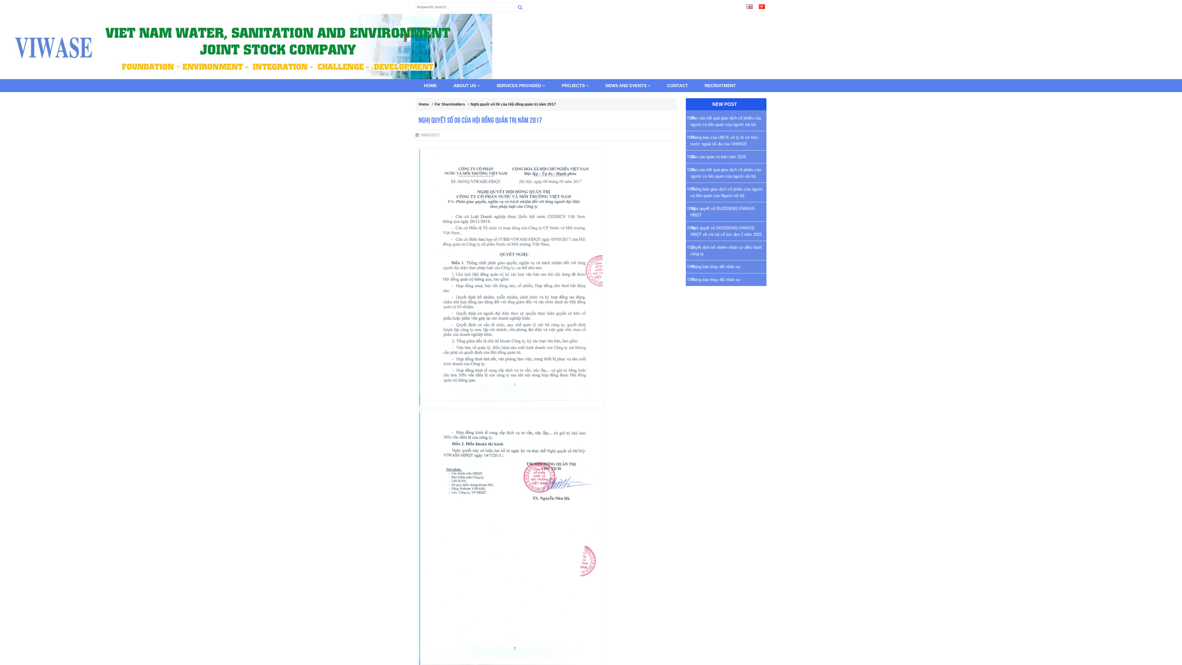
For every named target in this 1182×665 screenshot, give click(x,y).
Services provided (519, 85)
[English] (749, 6)
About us (465, 85)
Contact (677, 85)
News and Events (626, 85)
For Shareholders (450, 104)
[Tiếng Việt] (761, 6)
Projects (574, 85)
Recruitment (720, 85)
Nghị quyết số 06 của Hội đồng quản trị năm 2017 (513, 104)
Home (430, 85)
